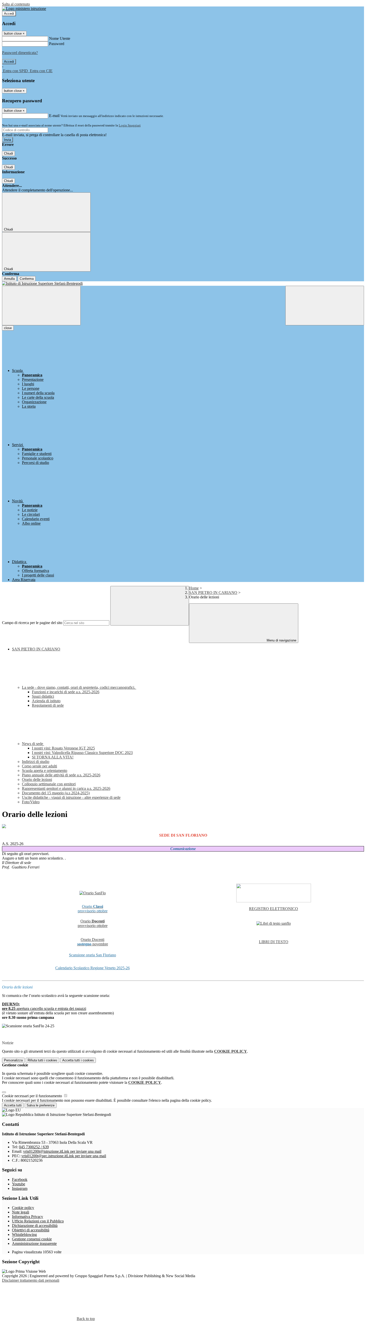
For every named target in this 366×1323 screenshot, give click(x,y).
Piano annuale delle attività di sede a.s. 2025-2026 (61, 775)
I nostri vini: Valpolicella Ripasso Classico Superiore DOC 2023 (82, 752)
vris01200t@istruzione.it (62, 1151)
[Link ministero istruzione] (24, 8)
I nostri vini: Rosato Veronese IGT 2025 (63, 748)
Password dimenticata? (20, 53)
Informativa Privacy (27, 1216)
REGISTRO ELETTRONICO (273, 909)
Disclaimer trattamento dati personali (30, 1280)
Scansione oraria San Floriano (92, 955)
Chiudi (8, 153)
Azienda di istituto (46, 701)
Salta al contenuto (16, 4)
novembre (92, 944)
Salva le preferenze (41, 1105)
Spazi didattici (43, 696)
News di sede (33, 744)
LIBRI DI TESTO (273, 942)
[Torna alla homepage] (183, 283)
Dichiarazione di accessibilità (35, 1225)
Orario (92, 921)
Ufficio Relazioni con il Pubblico (38, 1221)
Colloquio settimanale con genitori (49, 784)
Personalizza (13, 1060)
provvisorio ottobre (93, 925)
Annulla (9, 279)
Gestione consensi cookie (32, 1239)
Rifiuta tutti (42, 1060)
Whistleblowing (24, 1234)
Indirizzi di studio (35, 761)
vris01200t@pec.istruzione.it (63, 1156)
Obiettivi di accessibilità (30, 1230)
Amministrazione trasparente (34, 1243)
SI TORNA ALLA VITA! (52, 757)
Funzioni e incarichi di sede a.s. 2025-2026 (65, 692)
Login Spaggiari (130, 125)
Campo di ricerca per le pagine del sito (32, 623)
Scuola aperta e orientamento (44, 770)
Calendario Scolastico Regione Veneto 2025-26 (92, 968)
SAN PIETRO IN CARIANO (213, 592)
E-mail (54, 116)
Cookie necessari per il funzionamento (32, 1096)
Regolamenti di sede (48, 705)
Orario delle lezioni (37, 779)
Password (56, 44)
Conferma (27, 279)
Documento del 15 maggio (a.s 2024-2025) (56, 793)
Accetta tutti (78, 1060)
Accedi (9, 13)
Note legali (20, 1212)
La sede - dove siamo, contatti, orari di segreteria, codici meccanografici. (79, 687)
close (8, 328)
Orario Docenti (92, 939)
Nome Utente (59, 38)
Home (194, 588)
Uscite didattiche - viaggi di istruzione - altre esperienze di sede (71, 797)
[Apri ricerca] (324, 305)
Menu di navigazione (281, 640)
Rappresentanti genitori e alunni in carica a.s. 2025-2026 (66, 788)
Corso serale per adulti (39, 766)
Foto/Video (31, 802)
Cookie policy (23, 1208)
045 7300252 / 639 (34, 1147)
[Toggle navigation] (41, 305)
